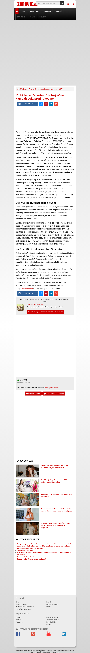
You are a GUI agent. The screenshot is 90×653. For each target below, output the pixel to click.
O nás (17, 602)
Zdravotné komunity (52, 620)
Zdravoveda (34, 11)
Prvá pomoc (19, 622)
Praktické (21, 17)
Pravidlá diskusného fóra (24, 609)
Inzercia (48, 602)
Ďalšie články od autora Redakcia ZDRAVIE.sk (45, 312)
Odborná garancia (21, 604)
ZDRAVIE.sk (21, 89)
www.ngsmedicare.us (52, 387)
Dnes (23, 11)
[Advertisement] (45, 36)
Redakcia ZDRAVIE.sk (35, 305)
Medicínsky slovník (52, 617)
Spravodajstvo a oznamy (47, 89)
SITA (61, 89)
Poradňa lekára (51, 622)
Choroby (18, 617)
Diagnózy (19, 620)
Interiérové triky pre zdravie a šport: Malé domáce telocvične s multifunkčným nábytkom (55, 525)
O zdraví (59, 11)
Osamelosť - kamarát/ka (25, 550)
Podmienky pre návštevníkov (25, 607)
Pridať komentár (34, 393)
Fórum (32, 17)
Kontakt (48, 607)
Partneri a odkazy (52, 604)
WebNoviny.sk (27, 288)
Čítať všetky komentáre (55, 393)
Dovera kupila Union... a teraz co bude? (31, 559)
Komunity (47, 11)
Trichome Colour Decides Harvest (29, 557)
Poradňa (42, 17)
